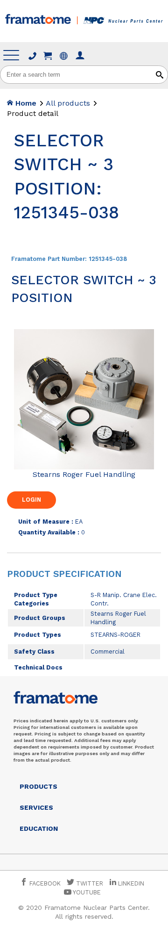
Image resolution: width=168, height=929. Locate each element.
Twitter (88, 883)
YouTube (86, 892)
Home (24, 103)
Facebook (44, 883)
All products (68, 103)
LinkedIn (131, 883)
